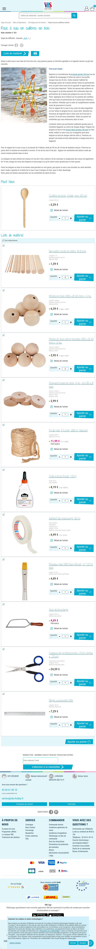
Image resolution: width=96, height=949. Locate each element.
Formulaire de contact (24, 804)
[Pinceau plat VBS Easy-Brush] (24, 579)
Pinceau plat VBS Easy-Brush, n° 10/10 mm (71, 566)
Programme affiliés (9, 832)
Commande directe (56, 825)
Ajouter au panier (82, 218)
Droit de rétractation (56, 841)
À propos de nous (8, 829)
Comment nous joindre (81, 846)
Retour (51, 850)
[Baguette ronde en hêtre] (24, 265)
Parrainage (29, 830)
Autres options (15, 943)
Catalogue (29, 825)
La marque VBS (7, 834)
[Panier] (92, 8)
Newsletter (29, 833)
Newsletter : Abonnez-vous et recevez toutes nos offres (48, 755)
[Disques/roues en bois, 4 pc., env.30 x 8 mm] (24, 400)
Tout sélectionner (11, 240)
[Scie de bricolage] (24, 624)
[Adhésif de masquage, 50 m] (24, 534)
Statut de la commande (81, 848)
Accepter (83, 943)
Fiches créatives (31, 836)
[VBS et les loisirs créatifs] (48, 5)
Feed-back (71, 804)
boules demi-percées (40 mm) (77, 130)
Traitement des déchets (11, 837)
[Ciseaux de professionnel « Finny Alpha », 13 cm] (24, 669)
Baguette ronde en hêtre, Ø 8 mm (67, 251)
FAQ (26, 839)
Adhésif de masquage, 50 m (64, 518)
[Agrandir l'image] (43, 71)
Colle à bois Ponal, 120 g (63, 476)
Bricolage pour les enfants (37, 22)
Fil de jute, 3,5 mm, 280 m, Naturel (68, 430)
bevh (59, 882)
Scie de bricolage (58, 609)
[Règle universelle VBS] (24, 714)
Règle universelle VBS (61, 700)
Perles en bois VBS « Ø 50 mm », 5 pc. (70, 296)
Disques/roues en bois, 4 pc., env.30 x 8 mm (71, 384)
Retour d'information (80, 851)
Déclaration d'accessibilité (59, 853)
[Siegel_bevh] (50, 887)
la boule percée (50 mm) (80, 74)
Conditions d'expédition (58, 833)
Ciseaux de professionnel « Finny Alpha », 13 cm (71, 654)
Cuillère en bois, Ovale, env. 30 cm (68, 195)
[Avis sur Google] (16, 886)
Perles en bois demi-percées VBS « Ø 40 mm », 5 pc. (71, 340)
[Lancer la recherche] (74, 15)
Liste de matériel (12, 53)
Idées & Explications (19, 22)
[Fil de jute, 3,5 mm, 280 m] (24, 445)
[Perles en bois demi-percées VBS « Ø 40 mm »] (24, 355)
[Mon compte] (86, 8)
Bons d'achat (30, 827)
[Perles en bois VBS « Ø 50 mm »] (24, 310)
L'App (51, 855)
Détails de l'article (61, 210)
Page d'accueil (6, 22)
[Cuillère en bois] (24, 208)
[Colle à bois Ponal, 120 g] (24, 489)
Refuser (73, 943)
